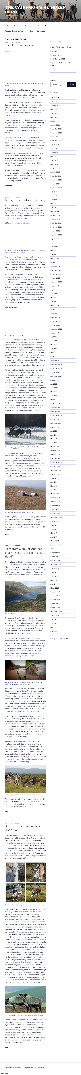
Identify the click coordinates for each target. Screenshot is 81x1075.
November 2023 (56, 227)
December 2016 (55, 553)
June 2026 (54, 105)
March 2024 (54, 211)
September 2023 (56, 235)
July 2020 (53, 384)
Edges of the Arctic (56, 55)
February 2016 (55, 592)
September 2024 (56, 188)
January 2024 (55, 219)
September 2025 (56, 141)
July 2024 (53, 196)
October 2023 (55, 231)
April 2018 (53, 490)
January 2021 (54, 360)
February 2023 (55, 262)
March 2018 (54, 494)
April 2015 (53, 631)
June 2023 (54, 247)
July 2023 (53, 243)
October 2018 (55, 466)
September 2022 (56, 282)
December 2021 (55, 317)
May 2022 (53, 298)
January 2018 (55, 502)
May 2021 (53, 345)
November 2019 (56, 415)
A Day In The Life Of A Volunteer (61, 47)
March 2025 (54, 164)
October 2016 (55, 560)
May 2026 (53, 109)
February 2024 (55, 215)
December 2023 (56, 223)
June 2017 (53, 529)
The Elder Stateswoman (20, 45)
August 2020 (54, 380)
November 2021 (55, 321)
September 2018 (56, 470)
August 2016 (54, 568)
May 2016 (53, 580)
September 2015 (56, 611)
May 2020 (53, 392)
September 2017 (56, 517)
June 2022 (53, 294)
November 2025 (56, 133)
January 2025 (55, 172)
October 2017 (55, 513)
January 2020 (55, 407)
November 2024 (56, 180)
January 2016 (55, 596)
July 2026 (53, 101)
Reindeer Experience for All (14, 31)
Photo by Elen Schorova (35, 447)
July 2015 (53, 619)
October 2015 (55, 607)
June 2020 (54, 388)
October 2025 (55, 137)
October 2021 (55, 325)
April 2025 (53, 160)
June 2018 (53, 482)
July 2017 (53, 525)
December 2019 (55, 411)
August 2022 (54, 286)
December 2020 (56, 364)
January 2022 (55, 313)
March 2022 (54, 305)
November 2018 (56, 462)
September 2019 (56, 423)
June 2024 (54, 199)
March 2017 (54, 541)
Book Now (4, 1074)
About (47, 26)
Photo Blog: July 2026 (57, 59)
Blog (31, 31)
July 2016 (53, 572)
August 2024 (54, 192)
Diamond (53, 51)
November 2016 (56, 556)
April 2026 (53, 113)
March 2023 (54, 258)
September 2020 (56, 376)
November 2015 (56, 603)
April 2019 (53, 443)
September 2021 (56, 329)
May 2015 (53, 627)
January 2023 (55, 266)
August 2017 (54, 521)
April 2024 (53, 207)
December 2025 (56, 129)
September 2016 (56, 564)
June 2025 (54, 152)
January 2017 (54, 549)
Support (16, 26)
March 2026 (54, 117)
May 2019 (53, 439)
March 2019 (54, 447)
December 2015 (55, 600)
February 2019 (55, 451)
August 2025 (54, 145)
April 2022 (53, 301)
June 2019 (53, 435)
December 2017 (55, 505)
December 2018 (55, 458)
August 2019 (54, 427)
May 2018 (53, 486)
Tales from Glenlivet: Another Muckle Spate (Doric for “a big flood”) (24, 552)
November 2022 (56, 274)
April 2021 (53, 349)
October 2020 (55, 372)
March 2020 (54, 400)
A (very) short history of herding (25, 200)
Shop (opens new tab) (32, 26)
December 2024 (56, 176)
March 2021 (54, 352)
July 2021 (53, 337)
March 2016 (54, 588)
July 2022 (53, 290)
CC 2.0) (15, 449)
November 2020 (56, 368)
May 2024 (53, 203)
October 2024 (55, 184)
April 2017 (53, 537)
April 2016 (53, 584)
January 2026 (55, 125)
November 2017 (55, 509)
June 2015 (53, 623)
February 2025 (55, 168)
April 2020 (54, 396)
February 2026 (55, 121)
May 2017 (53, 533)
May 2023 (53, 250)
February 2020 (55, 403)
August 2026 (54, 97)
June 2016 (53, 576)
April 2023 (53, 254)
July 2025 (53, 148)
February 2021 (55, 356)
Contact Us (41, 31)
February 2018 (55, 498)
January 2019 (55, 454)
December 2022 (55, 270)
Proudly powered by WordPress (33, 1067)
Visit (6, 26)
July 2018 (53, 478)
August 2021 (54, 333)
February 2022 (55, 309)
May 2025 (53, 156)
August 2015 (54, 615)
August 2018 (54, 474)
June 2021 (53, 341)
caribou (21, 335)
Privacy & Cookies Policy (12, 1067)
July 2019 (53, 431)
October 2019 (55, 419)
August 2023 (54, 239)
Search (52, 80)
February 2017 (55, 545)
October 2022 (55, 278)
